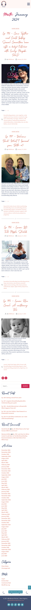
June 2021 (4, 531)
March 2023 (5, 487)
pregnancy (6, 214)
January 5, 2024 (22, 314)
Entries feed (5, 581)
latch (9, 285)
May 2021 (4, 533)
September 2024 (6, 456)
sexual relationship (12, 124)
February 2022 (6, 514)
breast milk (16, 206)
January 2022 (5, 516)
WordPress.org (6, 585)
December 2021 (6, 518)
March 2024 (5, 462)
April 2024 (4, 460)
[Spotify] (18, 604)
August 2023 (5, 477)
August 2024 (5, 458)
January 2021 (5, 541)
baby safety (17, 364)
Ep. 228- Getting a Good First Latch (11, 397)
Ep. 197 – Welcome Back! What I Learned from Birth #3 (15, 140)
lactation (24, 209)
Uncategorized (6, 568)
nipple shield (17, 286)
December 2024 (6, 450)
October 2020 (5, 547)
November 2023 (6, 471)
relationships (17, 122)
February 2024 (6, 464)
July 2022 (4, 504)
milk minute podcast (21, 285)
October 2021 (5, 522)
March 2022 (5, 512)
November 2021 (6, 520)
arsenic (5, 364)
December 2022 (6, 493)
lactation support (19, 211)
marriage (15, 118)
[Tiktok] (15, 604)
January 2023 (5, 491)
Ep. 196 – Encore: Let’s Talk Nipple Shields (15, 229)
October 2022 (5, 498)
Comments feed (6, 583)
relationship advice (8, 122)
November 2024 (6, 452)
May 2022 (4, 508)
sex (22, 122)
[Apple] (22, 604)
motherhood (15, 120)
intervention (9, 283)
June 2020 (4, 556)
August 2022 (5, 502)
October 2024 (5, 454)
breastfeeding (23, 206)
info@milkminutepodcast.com (15, 600)
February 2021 (6, 539)
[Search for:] (11, 386)
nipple (12, 286)
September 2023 (6, 475)
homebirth (18, 209)
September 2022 (6, 500)
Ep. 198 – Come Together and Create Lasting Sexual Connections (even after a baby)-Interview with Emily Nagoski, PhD (15, 43)
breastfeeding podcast (9, 115)
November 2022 (6, 496)
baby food (10, 364)
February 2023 (6, 489)
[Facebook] (3, 378)
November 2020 (6, 545)
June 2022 (4, 506)
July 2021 (4, 529)
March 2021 (5, 537)
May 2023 (4, 483)
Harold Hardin (6, 429)
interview (10, 117)
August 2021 (5, 527)
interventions (16, 283)
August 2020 (5, 551)
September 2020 (6, 549)
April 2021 (4, 535)
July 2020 (4, 553)
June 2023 (4, 481)
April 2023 (4, 485)
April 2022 (4, 510)
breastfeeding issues (9, 208)
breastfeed (6, 281)
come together (19, 115)
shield (5, 288)
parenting (9, 368)
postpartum (22, 120)
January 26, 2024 (22, 59)
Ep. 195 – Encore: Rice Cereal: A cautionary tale (15, 305)
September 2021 (6, 525)
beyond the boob (8, 206)
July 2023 (4, 479)
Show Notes (15, 28)
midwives (21, 118)
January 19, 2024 (22, 149)
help (5, 283)
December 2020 (6, 543)
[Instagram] (6, 378)
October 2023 (5, 473)
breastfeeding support (9, 209)
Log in (3, 579)
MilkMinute (11, 59)
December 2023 (6, 469)
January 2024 (5, 467)
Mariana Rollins (6, 434)
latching (13, 285)
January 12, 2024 (22, 236)
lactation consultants (19, 117)
